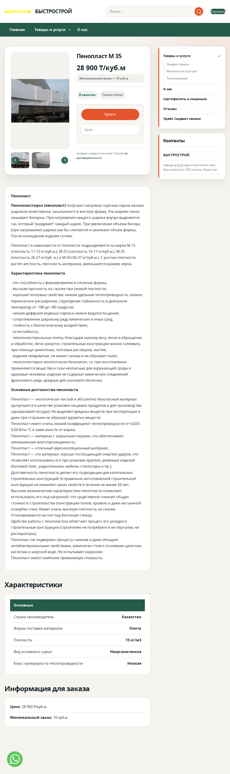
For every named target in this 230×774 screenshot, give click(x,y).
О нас (82, 29)
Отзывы (170, 109)
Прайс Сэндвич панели (182, 119)
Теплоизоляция (177, 78)
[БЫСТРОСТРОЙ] (17, 11)
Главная (17, 29)
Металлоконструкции (181, 71)
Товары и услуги (50, 29)
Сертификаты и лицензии (185, 99)
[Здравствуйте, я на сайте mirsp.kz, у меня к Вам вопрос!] (15, 759)
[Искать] (199, 11)
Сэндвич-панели (177, 64)
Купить (110, 114)
